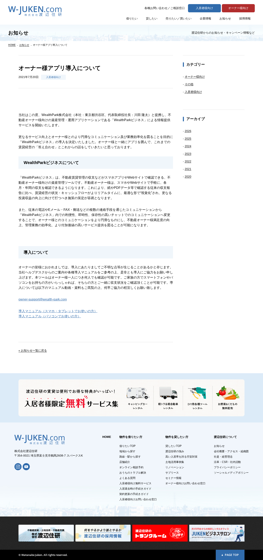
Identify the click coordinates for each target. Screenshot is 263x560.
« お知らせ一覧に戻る (32, 350)
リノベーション (174, 467)
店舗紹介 (124, 462)
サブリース (172, 472)
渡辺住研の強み (174, 451)
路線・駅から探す (130, 456)
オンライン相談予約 (131, 467)
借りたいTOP (127, 446)
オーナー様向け (195, 76)
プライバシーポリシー (227, 467)
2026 (188, 131)
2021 (188, 169)
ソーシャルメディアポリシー (231, 472)
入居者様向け (53, 77)
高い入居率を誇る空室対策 (181, 456)
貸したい (151, 18)
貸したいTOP (173, 446)
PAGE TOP (232, 555)
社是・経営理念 (223, 456)
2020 (188, 176)
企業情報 (205, 18)
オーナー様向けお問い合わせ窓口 (185, 483)
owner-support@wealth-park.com (42, 299)
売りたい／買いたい (178, 18)
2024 (188, 146)
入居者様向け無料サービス (135, 483)
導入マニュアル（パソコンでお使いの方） (49, 316)
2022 (188, 161)
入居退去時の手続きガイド (135, 488)
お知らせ (225, 18)
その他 (189, 84)
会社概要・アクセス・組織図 (231, 451)
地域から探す (127, 451)
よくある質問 (127, 478)
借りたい (132, 18)
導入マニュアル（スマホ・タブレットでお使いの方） (57, 311)
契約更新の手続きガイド (134, 494)
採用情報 (245, 18)
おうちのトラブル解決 (132, 472)
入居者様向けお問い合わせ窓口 (138, 499)
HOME (12, 45)
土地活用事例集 (174, 462)
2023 (188, 153)
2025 (188, 138)
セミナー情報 (173, 478)
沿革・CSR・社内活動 (227, 462)
